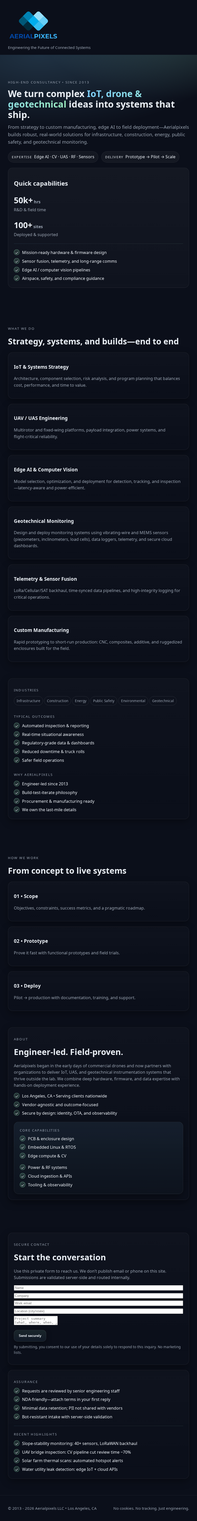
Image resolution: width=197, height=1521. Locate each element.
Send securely (30, 1336)
